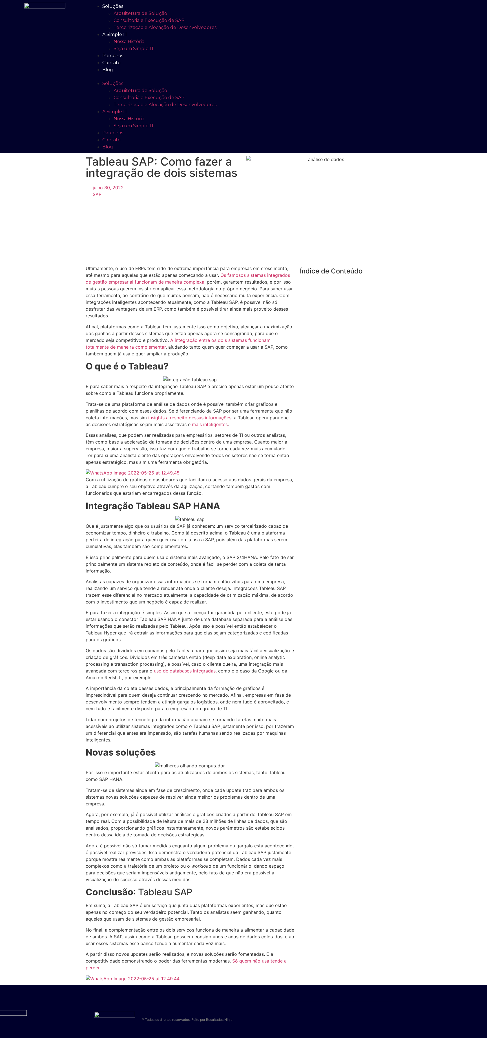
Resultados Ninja (219, 1019)
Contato (111, 62)
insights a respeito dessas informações (189, 417)
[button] (230, 76)
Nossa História (129, 41)
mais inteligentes (210, 424)
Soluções (112, 6)
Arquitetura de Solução (140, 13)
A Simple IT (115, 34)
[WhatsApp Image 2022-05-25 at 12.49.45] (133, 473)
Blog (107, 69)
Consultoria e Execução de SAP (149, 20)
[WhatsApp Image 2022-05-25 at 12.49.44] (133, 978)
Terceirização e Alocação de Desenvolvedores (165, 27)
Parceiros (112, 55)
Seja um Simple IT (134, 48)
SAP (97, 194)
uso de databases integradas (185, 671)
